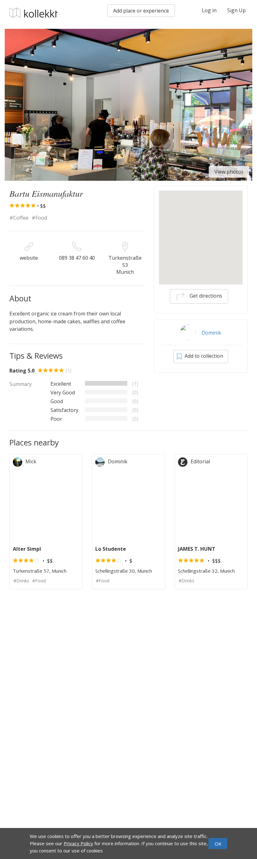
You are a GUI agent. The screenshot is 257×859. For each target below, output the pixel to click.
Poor (56, 418)
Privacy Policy (78, 843)
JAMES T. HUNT (196, 548)
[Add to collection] (74, 461)
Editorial (200, 461)
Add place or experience (141, 10)
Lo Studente (110, 548)
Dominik (211, 332)
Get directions (205, 295)
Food (41, 217)
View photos (229, 171)
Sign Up (236, 10)
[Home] (33, 13)
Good (56, 401)
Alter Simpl (27, 548)
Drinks (22, 581)
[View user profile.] (19, 461)
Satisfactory (64, 410)
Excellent (60, 383)
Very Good (62, 392)
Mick (30, 461)
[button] (200, 228)
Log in (209, 10)
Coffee (21, 217)
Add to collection (203, 355)
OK (218, 844)
